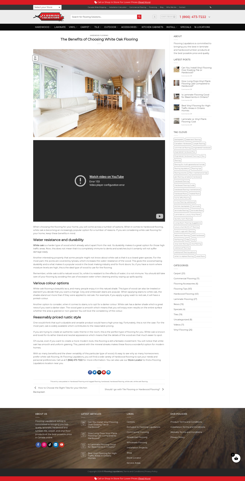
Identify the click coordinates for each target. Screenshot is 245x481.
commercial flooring (183, 148)
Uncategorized (181, 319)
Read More (144, 2)
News (176, 304)
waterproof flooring (182, 248)
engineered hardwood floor (185, 152)
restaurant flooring (182, 235)
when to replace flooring (184, 256)
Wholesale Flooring (137, 442)
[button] (47, 7)
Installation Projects (137, 447)
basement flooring (193, 139)
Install (170, 27)
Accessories (129, 27)
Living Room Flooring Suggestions (188, 223)
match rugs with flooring (185, 231)
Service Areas (133, 463)
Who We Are (171, 7)
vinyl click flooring (182, 244)
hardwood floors (181, 194)
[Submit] (139, 17)
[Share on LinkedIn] (108, 372)
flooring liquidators (182, 169)
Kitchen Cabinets (152, 27)
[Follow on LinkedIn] (56, 444)
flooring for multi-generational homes (189, 164)
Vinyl (72, 27)
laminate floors (197, 210)
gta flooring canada (182, 177)
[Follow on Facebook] (38, 444)
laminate (196, 206)
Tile (96, 27)
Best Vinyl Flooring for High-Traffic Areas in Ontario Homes (196, 108)
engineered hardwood (201, 148)
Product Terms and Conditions (186, 422)
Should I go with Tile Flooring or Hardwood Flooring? (133, 389)
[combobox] (103, 16)
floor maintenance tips (198, 173)
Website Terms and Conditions (186, 432)
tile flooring (179, 240)
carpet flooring (199, 144)
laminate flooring (181, 210)
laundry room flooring (183, 219)
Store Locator (134, 458)
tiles (187, 240)
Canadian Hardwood (183, 144)
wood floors (200, 256)
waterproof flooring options (185, 252)
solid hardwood (198, 235)
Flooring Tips (180, 288)
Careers (131, 422)
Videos (177, 324)
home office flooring (182, 198)
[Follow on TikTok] (50, 444)
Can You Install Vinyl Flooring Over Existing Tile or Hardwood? (196, 70)
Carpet (85, 27)
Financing (153, 7)
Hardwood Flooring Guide (184, 185)
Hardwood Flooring (99, 35)
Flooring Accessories (184, 283)
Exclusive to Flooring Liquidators (143, 427)
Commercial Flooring (137, 7)
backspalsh (179, 139)
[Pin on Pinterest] (104, 372)
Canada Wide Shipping (97, 7)
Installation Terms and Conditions (187, 427)
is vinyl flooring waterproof (185, 202)
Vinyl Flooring (181, 330)
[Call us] (210, 7)
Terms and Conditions (133, 471)
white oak (129, 381)
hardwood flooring (117, 381)
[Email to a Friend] (99, 372)
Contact (182, 7)
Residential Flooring (137, 437)
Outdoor (110, 27)
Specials (185, 27)
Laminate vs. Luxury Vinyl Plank (187, 215)
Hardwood (42, 27)
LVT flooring (194, 227)
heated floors (195, 194)
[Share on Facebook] (90, 372)
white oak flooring (140, 381)
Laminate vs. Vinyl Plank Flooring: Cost (193, 120)
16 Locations (202, 27)
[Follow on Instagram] (44, 444)
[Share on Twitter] (94, 372)
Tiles (176, 314)
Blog (161, 7)
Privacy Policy (177, 437)
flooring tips (196, 169)
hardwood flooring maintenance (187, 190)
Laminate (60, 27)
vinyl (194, 240)
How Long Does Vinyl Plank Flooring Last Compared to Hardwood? (196, 83)
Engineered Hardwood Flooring (187, 156)
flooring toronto (181, 173)
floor (203, 156)
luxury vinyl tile (181, 227)
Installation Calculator (118, 7)
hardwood (105, 381)
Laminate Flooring (183, 299)
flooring (98, 381)
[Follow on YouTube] (61, 444)
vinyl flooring (196, 244)
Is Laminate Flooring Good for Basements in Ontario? (195, 96)
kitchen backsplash (182, 206)
